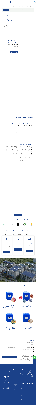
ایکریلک (6, 36)
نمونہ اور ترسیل (22, 398)
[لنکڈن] (25, 383)
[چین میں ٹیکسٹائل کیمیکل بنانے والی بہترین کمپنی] (32, 375)
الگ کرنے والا (10, 35)
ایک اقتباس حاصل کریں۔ (7, 2)
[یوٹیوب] (32, 383)
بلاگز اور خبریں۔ (22, 379)
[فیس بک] (27, 383)
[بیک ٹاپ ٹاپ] (34, 363)
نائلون (9, 36)
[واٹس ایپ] (34, 357)
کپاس (15, 36)
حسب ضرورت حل (22, 391)
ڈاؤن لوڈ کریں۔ (24, 10)
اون (16, 393)
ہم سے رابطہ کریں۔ (22, 383)
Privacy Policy (22, 385)
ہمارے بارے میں (22, 376)
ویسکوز (16, 392)
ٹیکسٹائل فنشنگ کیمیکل (15, 381)
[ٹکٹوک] (29, 383)
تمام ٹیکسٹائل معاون (18, 249)
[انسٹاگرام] (31, 383)
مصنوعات (30, 6)
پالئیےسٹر (12, 36)
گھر (33, 6)
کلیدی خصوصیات (31, 10)
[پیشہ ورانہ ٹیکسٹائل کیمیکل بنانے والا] (35, 2)
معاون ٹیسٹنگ (22, 396)
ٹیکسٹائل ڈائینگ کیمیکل (15, 378)
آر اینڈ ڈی (21, 374)
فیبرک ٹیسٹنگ (22, 393)
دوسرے (16, 394)
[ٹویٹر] (24, 383)
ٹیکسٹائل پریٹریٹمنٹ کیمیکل (15, 374)
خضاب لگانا (14, 35)
